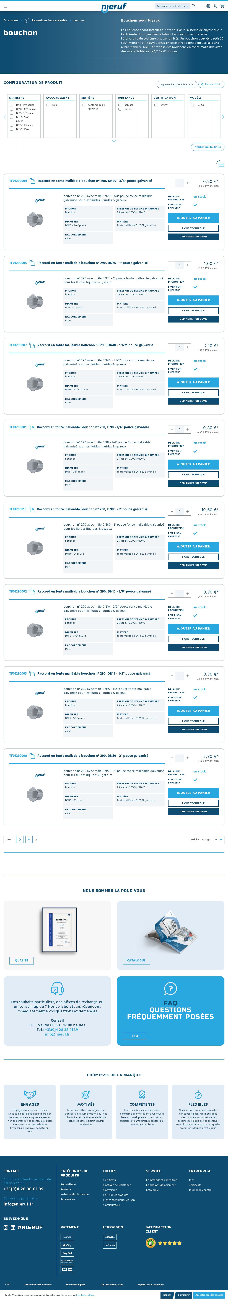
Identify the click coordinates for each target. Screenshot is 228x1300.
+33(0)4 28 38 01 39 (61, 1030)
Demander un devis (193, 237)
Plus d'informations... (85, 1295)
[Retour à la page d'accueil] (114, 8)
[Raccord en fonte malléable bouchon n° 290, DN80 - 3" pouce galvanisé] (34, 548)
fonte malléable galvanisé (96, 107)
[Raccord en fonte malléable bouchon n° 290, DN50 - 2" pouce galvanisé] (34, 794)
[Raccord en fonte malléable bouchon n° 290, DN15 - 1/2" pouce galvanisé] (34, 712)
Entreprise (200, 1171)
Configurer (184, 1295)
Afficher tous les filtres (208, 147)
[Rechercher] (194, 6)
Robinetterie (68, 1184)
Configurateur (111, 1205)
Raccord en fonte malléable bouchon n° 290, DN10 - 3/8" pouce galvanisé (94, 591)
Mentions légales (76, 1285)
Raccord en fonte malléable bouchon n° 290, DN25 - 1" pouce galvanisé (93, 263)
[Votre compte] (215, 6)
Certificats (109, 1180)
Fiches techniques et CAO (119, 1200)
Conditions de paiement (161, 1185)
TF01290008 (18, 756)
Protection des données (38, 1285)
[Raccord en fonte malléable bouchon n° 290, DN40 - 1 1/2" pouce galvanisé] (34, 384)
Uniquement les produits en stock (177, 84)
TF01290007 (18, 345)
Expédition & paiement (151, 1285)
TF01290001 (17, 427)
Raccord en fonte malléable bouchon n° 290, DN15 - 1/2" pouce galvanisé (94, 673)
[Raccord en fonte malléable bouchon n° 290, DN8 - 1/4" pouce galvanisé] (34, 466)
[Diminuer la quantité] (172, 183)
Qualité (21, 960)
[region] (172, 47)
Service (153, 1171)
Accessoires (68, 1199)
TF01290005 (18, 263)
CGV (8, 1285)
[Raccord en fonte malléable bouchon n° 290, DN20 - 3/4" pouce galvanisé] (34, 219)
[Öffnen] (114, 141)
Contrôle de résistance (117, 1185)
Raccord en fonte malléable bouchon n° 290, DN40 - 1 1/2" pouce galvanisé (95, 345)
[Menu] (5, 6)
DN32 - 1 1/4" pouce (22, 131)
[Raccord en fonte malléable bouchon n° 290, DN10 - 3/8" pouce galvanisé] (34, 630)
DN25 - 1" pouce (24, 125)
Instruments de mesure (75, 1194)
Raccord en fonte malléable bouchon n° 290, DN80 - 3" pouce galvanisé (92, 509)
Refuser (167, 1295)
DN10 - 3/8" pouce (25, 109)
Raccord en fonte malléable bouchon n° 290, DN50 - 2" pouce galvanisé (93, 756)
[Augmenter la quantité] (187, 183)
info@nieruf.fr (57, 1034)
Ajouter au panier (193, 218)
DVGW (164, 105)
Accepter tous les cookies (209, 1295)
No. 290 (200, 105)
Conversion (110, 1190)
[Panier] (222, 6)
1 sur (9, 840)
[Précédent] (4, 116)
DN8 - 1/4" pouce (25, 105)
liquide (128, 109)
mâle (54, 105)
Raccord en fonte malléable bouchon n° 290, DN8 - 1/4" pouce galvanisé (93, 427)
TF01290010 (17, 509)
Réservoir (66, 1189)
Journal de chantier (200, 1190)
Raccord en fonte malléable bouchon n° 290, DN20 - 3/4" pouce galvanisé (95, 181)
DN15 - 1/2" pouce (25, 113)
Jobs (191, 1180)
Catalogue (136, 960)
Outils (109, 1171)
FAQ (135, 1036)
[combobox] (218, 839)
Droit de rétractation (111, 1285)
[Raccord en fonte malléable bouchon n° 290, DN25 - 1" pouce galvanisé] (34, 302)
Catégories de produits (74, 1173)
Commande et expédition (161, 1180)
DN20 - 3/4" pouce (22, 119)
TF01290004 (18, 181)
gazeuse (129, 105)
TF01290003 (18, 674)
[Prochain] (223, 116)
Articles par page (200, 840)
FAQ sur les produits (115, 1195)
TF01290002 (18, 592)
